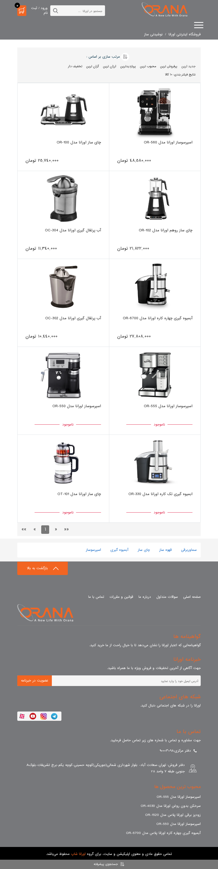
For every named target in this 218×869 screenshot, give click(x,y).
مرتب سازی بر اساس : (103, 56)
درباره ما (145, 596)
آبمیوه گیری (118, 549)
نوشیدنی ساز (153, 34)
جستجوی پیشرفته (106, 864)
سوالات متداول (167, 596)
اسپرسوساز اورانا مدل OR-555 (179, 796)
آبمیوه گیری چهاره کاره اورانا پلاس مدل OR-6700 (163, 833)
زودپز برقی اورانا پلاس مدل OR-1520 (173, 814)
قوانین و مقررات (121, 596)
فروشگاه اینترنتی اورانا (185, 34)
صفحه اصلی (192, 596)
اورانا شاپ (78, 854)
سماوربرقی (188, 549)
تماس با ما (96, 596)
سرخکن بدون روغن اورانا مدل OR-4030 (171, 805)
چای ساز (143, 549)
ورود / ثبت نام (39, 10)
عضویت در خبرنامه (34, 680)
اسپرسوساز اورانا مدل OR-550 (178, 824)
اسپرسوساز (93, 549)
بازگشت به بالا (38, 568)
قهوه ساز (165, 549)
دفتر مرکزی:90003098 (175, 750)
